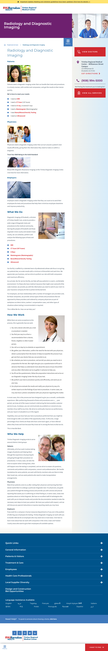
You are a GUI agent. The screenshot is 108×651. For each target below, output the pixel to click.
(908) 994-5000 (92, 80)
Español (80, 607)
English (9, 603)
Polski (36, 607)
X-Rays (13, 252)
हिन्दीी (80, 603)
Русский (65, 607)
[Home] (19, 9)
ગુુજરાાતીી (57, 603)
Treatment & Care (12, 45)
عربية (19, 603)
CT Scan (19, 102)
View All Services (92, 93)
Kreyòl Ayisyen (72, 603)
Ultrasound (21, 116)
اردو (92, 607)
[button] (96, 647)
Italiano (94, 603)
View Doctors (90, 52)
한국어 (8, 607)
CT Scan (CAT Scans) (18, 248)
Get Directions (89, 74)
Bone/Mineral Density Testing (25, 112)
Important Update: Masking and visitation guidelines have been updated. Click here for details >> (55, 2)
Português (52, 607)
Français (45, 603)
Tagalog (33, 603)
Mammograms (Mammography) (22, 255)
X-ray (19, 105)
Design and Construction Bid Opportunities (18, 590)
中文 (21, 607)
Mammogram (21, 109)
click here (53, 619)
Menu (4, 648)
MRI (18, 99)
